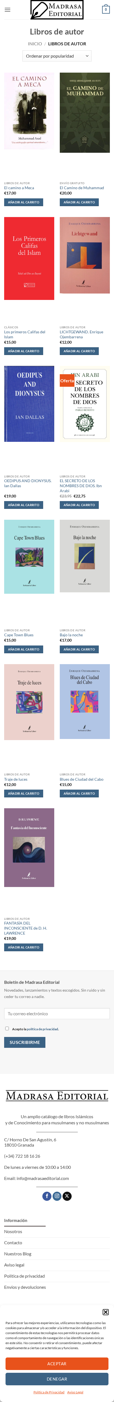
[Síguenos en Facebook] (46, 1196)
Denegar (57, 1378)
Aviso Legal (75, 1392)
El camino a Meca (19, 188)
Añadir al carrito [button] (24, 202)
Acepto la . (35, 1029)
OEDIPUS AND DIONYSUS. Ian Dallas (27, 483)
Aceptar (56, 1363)
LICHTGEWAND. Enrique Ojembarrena (81, 334)
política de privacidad (42, 1029)
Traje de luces (15, 779)
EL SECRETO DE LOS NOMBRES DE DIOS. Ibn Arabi (81, 486)
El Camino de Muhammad (82, 188)
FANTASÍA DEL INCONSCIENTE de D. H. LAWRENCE (25, 928)
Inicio (35, 43)
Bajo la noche (71, 635)
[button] (105, 1312)
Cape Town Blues (18, 635)
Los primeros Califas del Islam (24, 334)
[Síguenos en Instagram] (57, 1196)
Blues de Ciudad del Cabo (81, 779)
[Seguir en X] (67, 1196)
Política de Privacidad (48, 1392)
